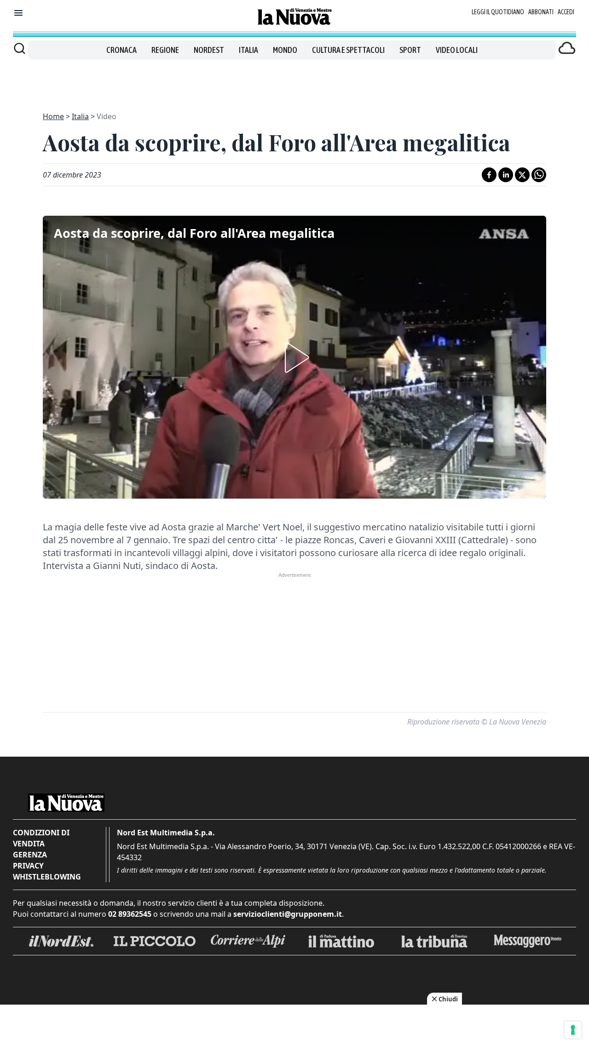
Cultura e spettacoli (348, 50)
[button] (294, 357)
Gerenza (30, 855)
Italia (248, 50)
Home (53, 116)
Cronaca (121, 50)
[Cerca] (19, 48)
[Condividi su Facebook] (489, 174)
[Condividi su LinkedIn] (505, 174)
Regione (165, 50)
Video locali (457, 50)
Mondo (285, 50)
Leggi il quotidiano (498, 12)
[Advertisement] (294, 80)
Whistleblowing (47, 877)
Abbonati (541, 12)
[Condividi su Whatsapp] (538, 174)
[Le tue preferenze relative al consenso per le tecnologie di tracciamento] (573, 1030)
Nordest (209, 50)
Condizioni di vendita (41, 838)
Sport (410, 50)
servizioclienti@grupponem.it (287, 914)
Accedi (566, 12)
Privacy (28, 866)
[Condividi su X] (522, 174)
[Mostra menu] (18, 12)
